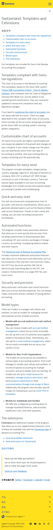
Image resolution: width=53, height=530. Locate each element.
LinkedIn (38, 480)
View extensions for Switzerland (21, 441)
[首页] (10, 4)
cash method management (31, 341)
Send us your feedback (16, 471)
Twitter (18, 480)
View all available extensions (19, 438)
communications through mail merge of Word (27, 384)
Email (47, 480)
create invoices (32, 374)
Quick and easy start (15, 45)
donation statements (20, 381)
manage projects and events (29, 377)
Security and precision (16, 52)
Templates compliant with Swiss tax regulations (28, 35)
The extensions (13, 59)
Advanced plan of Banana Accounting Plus (26, 252)
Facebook (28, 480)
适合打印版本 (8, 448)
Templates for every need (18, 42)
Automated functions (16, 49)
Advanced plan (42, 429)
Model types (11, 55)
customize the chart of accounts (30, 112)
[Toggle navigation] (49, 4)
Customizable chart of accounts (21, 39)
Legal (4, 524)
